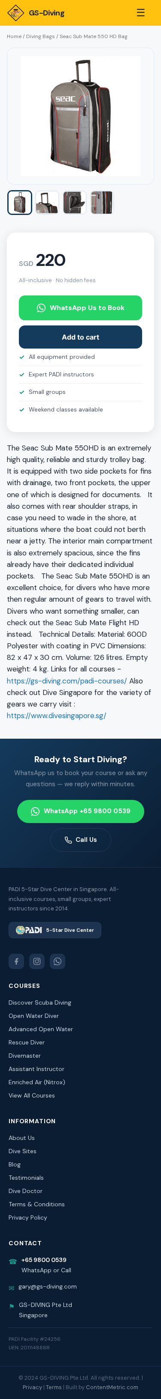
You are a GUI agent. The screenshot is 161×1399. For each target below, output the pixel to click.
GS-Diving (46, 13)
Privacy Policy (28, 1217)
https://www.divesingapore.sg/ (56, 715)
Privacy (32, 1387)
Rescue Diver (27, 1042)
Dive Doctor (26, 1191)
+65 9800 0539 (44, 1260)
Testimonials (26, 1177)
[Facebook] (16, 961)
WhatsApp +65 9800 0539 (87, 811)
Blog (15, 1164)
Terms (54, 1387)
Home (14, 36)
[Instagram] (37, 961)
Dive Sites (22, 1151)
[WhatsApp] (57, 961)
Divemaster (25, 1055)
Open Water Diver (34, 1016)
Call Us (86, 839)
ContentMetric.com (112, 1387)
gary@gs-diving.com (47, 1286)
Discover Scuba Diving (40, 1002)
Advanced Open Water (41, 1029)
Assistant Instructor (36, 1069)
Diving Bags (40, 36)
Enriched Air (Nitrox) (37, 1082)
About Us (22, 1138)
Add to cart (80, 337)
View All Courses (32, 1095)
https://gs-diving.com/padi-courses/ (67, 681)
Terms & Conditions (37, 1204)
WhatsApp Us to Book (87, 307)
